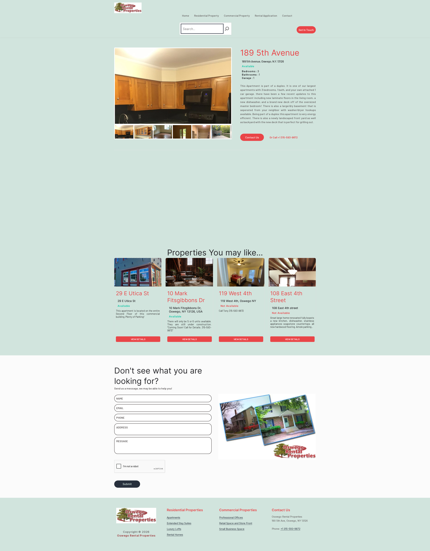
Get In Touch (306, 29)
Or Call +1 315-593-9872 (284, 137)
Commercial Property (237, 15)
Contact (287, 15)
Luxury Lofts (174, 529)
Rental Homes (175, 534)
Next (236, 131)
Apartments (173, 517)
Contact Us (252, 137)
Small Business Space (231, 529)
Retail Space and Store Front (235, 523)
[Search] (227, 29)
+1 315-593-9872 (290, 528)
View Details (138, 339)
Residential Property (206, 15)
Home (185, 15)
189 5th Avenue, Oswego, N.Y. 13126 (263, 61)
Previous (109, 131)
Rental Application (266, 15)
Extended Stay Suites (179, 523)
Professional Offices (231, 517)
